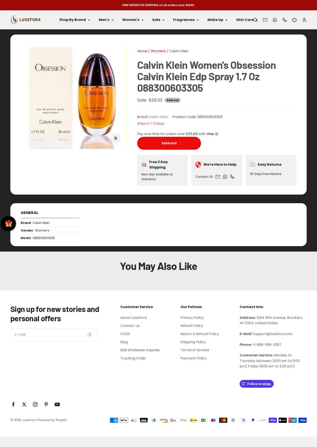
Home (142, 51)
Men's (104, 19)
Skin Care (245, 19)
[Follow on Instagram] (35, 404)
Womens (158, 51)
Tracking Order (133, 358)
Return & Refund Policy (199, 333)
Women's (130, 19)
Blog (124, 342)
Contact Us (130, 325)
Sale (156, 19)
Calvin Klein (178, 51)
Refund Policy (191, 325)
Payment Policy (193, 358)
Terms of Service (194, 350)
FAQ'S (125, 333)
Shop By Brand (72, 19)
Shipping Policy (193, 342)
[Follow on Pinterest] (46, 404)
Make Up (215, 19)
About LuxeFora (133, 317)
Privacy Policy (192, 317)
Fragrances (184, 19)
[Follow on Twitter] (24, 404)
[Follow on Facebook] (13, 404)
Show (8, 223)
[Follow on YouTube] (57, 404)
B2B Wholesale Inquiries (140, 350)
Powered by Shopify (52, 420)
